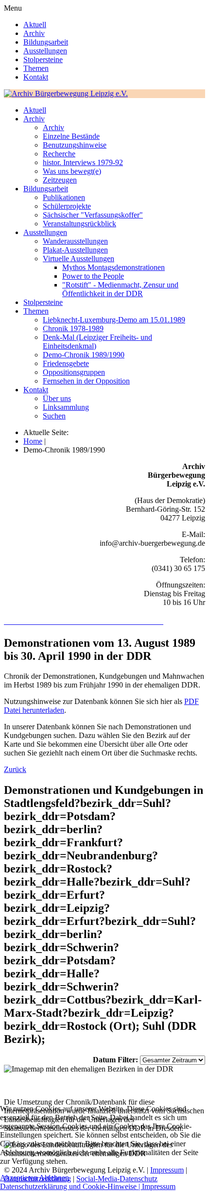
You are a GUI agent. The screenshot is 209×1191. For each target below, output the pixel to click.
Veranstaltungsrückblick (79, 223)
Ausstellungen (45, 51)
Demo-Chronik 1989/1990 (83, 355)
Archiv (34, 33)
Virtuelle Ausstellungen (78, 258)
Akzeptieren (18, 1178)
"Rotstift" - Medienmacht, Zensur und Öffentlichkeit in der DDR (120, 289)
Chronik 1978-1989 (73, 328)
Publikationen (64, 197)
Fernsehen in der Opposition (86, 381)
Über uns (57, 398)
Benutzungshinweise (74, 145)
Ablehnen (54, 1178)
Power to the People (93, 276)
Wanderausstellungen (75, 241)
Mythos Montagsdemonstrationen (113, 267)
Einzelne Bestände (71, 136)
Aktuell (34, 24)
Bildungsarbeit (45, 42)
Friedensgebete (66, 363)
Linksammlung (66, 407)
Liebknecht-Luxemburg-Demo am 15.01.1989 (114, 320)
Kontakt (35, 77)
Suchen (54, 416)
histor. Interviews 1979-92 (83, 162)
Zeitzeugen (60, 180)
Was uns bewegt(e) (72, 171)
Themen (36, 68)
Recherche (59, 154)
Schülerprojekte (67, 206)
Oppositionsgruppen (74, 372)
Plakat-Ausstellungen (75, 250)
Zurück (15, 769)
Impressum (158, 1186)
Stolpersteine (43, 59)
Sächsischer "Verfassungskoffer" (93, 215)
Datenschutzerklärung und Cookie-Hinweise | (71, 1186)
